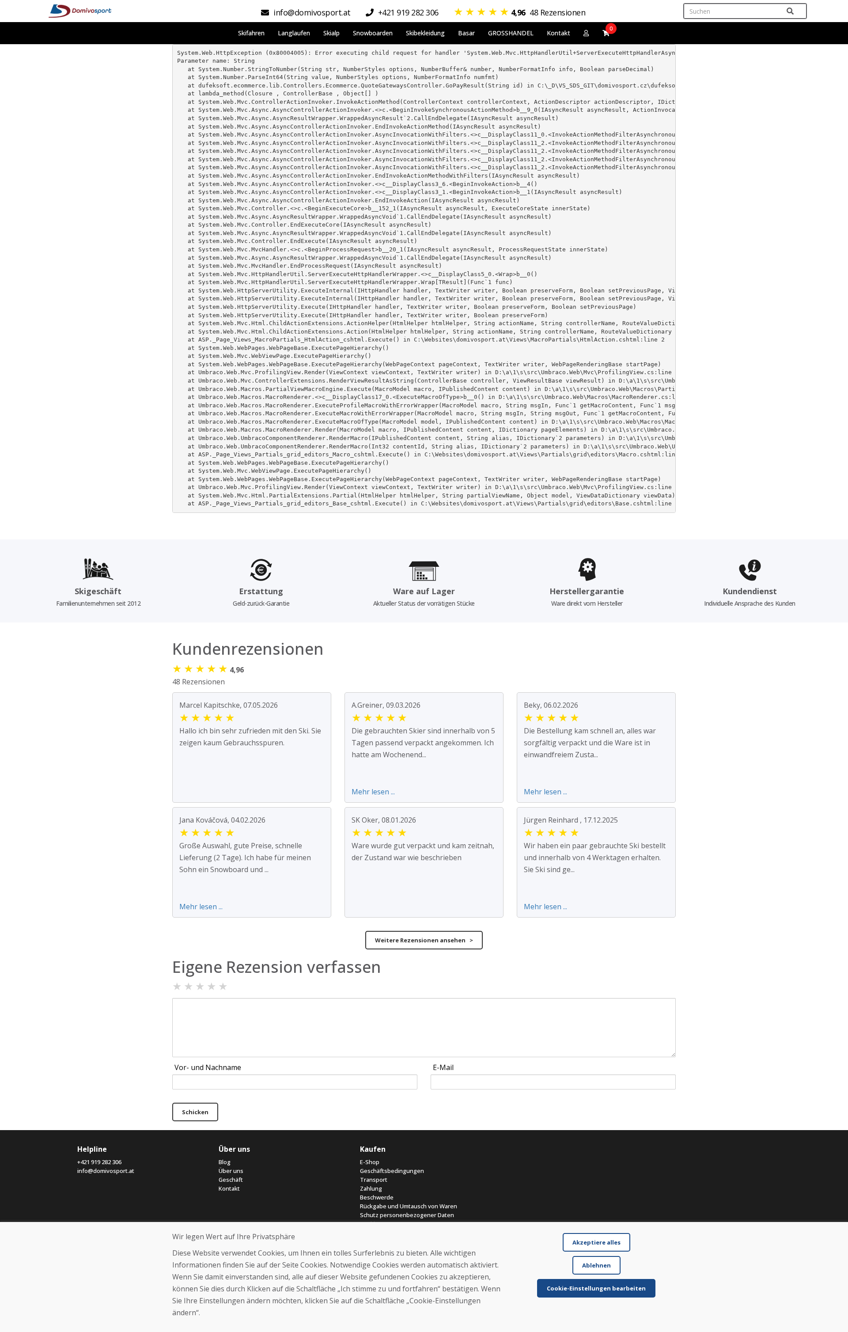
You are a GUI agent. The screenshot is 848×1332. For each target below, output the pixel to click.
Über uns (231, 1171)
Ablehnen (596, 1265)
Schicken (195, 1112)
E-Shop (369, 1162)
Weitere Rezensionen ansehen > (424, 940)
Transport (373, 1180)
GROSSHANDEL (511, 33)
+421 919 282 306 (99, 1162)
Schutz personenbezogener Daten (407, 1215)
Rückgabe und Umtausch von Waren (408, 1206)
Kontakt (558, 33)
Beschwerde (377, 1197)
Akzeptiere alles (596, 1242)
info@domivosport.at (105, 1171)
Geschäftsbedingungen (392, 1171)
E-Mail (443, 1067)
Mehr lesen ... (373, 792)
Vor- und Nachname (207, 1067)
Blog (225, 1162)
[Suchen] (790, 11)
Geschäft (231, 1180)
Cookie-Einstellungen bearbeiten (596, 1288)
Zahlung (371, 1188)
